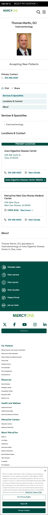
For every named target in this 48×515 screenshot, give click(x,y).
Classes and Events (6, 407)
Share (17, 88)
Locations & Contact (12, 101)
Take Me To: (6, 4)
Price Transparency (6, 371)
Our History (4, 440)
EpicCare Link (5, 398)
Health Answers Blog (7, 411)
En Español (4, 461)
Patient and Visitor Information (9, 353)
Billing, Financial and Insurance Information (13, 350)
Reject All (24, 504)
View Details (34, 173)
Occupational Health (7, 391)
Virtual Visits (4, 360)
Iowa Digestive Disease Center (20, 151)
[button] (44, 11)
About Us (3, 436)
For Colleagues (5, 465)
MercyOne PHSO (5, 394)
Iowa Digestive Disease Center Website (24, 180)
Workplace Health (6, 387)
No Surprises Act (5, 374)
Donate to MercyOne (7, 450)
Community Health (6, 447)
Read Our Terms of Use (34, 492)
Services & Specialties (13, 96)
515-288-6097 (11, 78)
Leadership (4, 443)
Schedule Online (6, 364)
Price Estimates (5, 367)
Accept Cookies (24, 510)
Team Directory (5, 458)
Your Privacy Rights (24, 497)
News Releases (5, 384)
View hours (25, 210)
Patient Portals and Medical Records (11, 357)
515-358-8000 (14, 220)
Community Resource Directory (9, 414)
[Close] (45, 470)
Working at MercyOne (7, 427)
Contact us (24, 331)
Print (6, 88)
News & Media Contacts (7, 454)
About (6, 107)
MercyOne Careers (6, 424)
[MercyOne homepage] (10, 12)
